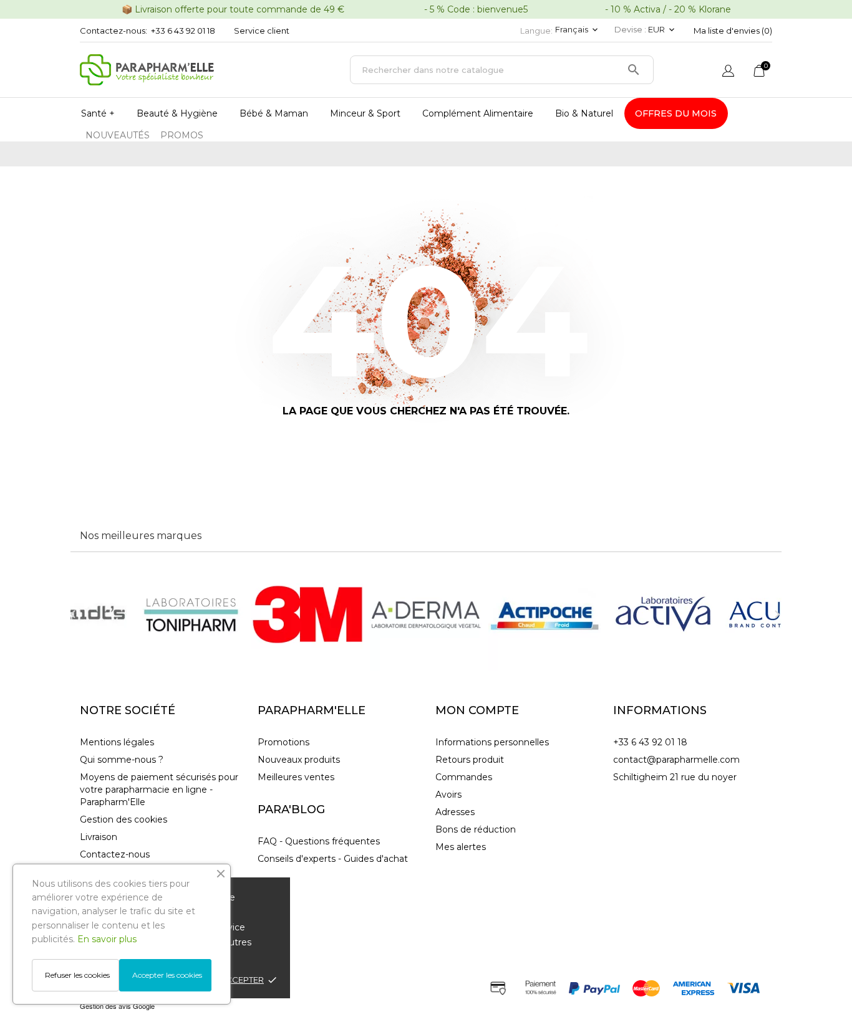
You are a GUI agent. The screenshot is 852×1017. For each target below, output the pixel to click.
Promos (181, 135)
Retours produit (469, 759)
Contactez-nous (115, 854)
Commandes (463, 777)
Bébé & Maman (274, 113)
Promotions (283, 742)
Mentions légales (117, 742)
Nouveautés (117, 135)
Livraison (98, 837)
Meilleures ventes (296, 777)
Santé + (98, 113)
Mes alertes (460, 846)
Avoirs (448, 794)
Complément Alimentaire (477, 113)
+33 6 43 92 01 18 (183, 31)
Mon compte (477, 710)
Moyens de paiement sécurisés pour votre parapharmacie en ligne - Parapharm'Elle (159, 789)
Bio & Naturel (584, 113)
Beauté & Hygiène (177, 113)
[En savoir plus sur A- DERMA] (426, 614)
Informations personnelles (492, 742)
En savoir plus (107, 939)
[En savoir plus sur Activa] (663, 614)
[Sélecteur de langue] (728, 72)
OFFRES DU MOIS (676, 113)
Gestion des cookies (123, 819)
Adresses (455, 812)
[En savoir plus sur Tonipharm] (189, 614)
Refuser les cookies (77, 975)
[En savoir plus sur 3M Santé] (307, 614)
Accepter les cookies (167, 975)
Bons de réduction (475, 829)
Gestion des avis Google (117, 1006)
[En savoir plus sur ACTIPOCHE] (544, 614)
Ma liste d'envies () (733, 31)
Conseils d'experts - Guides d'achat (333, 858)
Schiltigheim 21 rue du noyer (675, 777)
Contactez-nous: (113, 31)
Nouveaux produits (299, 759)
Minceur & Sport (365, 113)
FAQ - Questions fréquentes (319, 841)
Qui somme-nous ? (121, 759)
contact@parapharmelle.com (676, 759)
